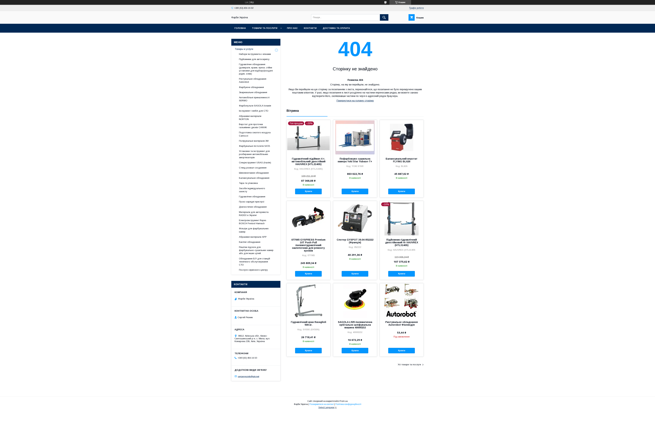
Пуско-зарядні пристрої (251, 201)
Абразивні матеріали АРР (253, 237)
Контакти (310, 28)
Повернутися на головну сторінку (355, 100)
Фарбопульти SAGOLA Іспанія (255, 105)
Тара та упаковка (248, 183)
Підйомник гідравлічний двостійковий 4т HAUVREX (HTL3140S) (401, 242)
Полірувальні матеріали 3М (253, 141)
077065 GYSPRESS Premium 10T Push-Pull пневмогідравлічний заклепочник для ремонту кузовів (308, 245)
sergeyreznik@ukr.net (248, 376)
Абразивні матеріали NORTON (250, 117)
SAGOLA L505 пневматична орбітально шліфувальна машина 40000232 (355, 325)
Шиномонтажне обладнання (254, 173)
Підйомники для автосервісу (254, 59)
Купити (308, 191)
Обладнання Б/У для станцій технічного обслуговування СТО (254, 261)
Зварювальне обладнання (253, 92)
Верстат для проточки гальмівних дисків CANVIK (253, 126)
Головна (240, 28)
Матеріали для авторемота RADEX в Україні (253, 213)
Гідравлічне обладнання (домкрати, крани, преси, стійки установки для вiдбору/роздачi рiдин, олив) (256, 69)
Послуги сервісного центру (253, 270)
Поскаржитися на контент (321, 404)
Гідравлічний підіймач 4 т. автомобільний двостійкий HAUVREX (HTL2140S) (308, 161)
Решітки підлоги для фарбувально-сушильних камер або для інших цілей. (256, 250)
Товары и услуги (244, 49)
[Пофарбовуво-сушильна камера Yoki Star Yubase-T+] (355, 137)
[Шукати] (384, 17)
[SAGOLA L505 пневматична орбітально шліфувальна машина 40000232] (355, 300)
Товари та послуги (264, 28)
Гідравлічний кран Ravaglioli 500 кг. (308, 323)
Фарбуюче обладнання (251, 87)
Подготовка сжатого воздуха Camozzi (255, 134)
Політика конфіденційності (348, 404)
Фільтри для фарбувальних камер (254, 230)
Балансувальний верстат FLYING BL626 (401, 160)
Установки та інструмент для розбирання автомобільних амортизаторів (254, 154)
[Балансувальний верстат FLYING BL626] (401, 137)
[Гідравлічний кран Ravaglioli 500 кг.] (308, 300)
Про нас (292, 28)
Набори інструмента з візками (255, 54)
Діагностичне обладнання (253, 207)
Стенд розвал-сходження (252, 167)
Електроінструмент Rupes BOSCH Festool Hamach (252, 222)
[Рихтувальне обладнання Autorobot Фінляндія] (401, 300)
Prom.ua (344, 401)
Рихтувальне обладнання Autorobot (252, 80)
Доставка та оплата (336, 28)
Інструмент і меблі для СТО (253, 111)
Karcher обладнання (249, 242)
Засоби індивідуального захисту (252, 190)
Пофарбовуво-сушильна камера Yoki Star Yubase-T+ (355, 160)
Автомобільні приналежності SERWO (254, 99)
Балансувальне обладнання (254, 178)
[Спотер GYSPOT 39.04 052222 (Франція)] (355, 218)
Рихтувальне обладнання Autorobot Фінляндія (401, 323)
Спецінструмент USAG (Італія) (255, 162)
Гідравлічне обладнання (252, 196)
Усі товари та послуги (409, 364)
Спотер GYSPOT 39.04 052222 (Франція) (355, 241)
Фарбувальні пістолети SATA (254, 146)
